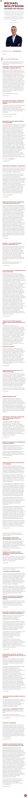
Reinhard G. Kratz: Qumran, (13, 597)
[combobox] (14, 54)
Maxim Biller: (9, 346)
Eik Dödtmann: (13, 553)
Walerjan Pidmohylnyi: (9, 396)
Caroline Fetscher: (14, 322)
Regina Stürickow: (13, 418)
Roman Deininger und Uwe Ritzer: (14, 655)
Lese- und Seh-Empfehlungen (10, 59)
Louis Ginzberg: (11, 571)
